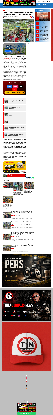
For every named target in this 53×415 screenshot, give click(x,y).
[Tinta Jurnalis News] (19, 1)
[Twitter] (29, 178)
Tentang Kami (26, 393)
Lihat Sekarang (8, 51)
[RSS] (26, 388)
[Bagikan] (33, 17)
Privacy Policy (26, 400)
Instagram (15, 86)
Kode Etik (26, 402)
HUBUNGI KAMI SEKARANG (26, 413)
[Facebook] (27, 178)
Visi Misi (26, 396)
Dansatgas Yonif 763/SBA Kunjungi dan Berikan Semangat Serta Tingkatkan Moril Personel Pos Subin (7, 190)
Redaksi (26, 394)
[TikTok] (26, 386)
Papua (4, 10)
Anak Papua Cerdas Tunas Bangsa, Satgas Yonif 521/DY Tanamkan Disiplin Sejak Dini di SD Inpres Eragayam (7, 205)
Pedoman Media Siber (26, 398)
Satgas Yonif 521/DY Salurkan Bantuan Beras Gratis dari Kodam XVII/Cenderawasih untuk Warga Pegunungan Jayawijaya (28, 191)
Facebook (9, 86)
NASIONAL (13, 215)
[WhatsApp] (33, 178)
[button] (45, 1)
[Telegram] (31, 178)
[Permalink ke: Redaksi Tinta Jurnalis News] (4, 17)
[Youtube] (26, 381)
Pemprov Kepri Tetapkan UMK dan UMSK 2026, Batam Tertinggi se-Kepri (44, 31)
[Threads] (26, 383)
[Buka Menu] (49, 1)
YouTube (15, 89)
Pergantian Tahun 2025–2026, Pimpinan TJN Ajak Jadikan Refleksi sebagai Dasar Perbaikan (44, 35)
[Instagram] (26, 378)
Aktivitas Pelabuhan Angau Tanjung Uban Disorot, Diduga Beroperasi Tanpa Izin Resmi (44, 39)
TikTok (20, 86)
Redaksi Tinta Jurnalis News (9, 16)
